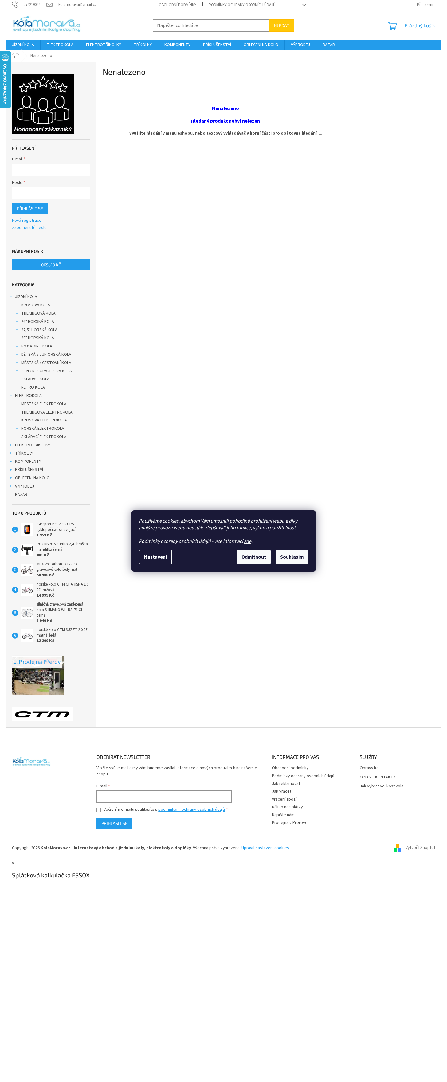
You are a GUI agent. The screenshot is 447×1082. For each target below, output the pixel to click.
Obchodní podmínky (177, 5)
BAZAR (21, 495)
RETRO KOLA (33, 387)
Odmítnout (253, 557)
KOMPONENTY (28, 461)
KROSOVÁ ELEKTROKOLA (44, 420)
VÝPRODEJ (24, 486)
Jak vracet (281, 791)
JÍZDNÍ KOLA (26, 297)
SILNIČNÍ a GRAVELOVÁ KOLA (46, 371)
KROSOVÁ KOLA (35, 305)
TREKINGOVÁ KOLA (38, 313)
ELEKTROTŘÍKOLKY (32, 445)
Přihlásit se (30, 208)
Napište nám (283, 815)
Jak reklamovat (286, 784)
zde (247, 541)
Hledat (281, 25)
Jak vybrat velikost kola (381, 786)
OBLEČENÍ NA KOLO (32, 478)
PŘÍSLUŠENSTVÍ (29, 470)
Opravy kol (370, 768)
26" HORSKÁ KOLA (37, 322)
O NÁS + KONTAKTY (377, 777)
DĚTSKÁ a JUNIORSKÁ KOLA (46, 354)
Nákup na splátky (287, 807)
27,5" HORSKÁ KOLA (39, 330)
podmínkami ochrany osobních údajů (191, 809)
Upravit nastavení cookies (265, 848)
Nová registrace (26, 221)
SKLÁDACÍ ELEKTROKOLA (43, 437)
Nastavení (155, 557)
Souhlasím (292, 557)
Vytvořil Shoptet (420, 848)
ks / (51, 264)
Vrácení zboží (284, 799)
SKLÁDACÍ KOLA (35, 379)
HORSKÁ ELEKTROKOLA (42, 428)
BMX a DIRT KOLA (36, 346)
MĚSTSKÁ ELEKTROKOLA (43, 404)
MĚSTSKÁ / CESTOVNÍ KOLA (46, 363)
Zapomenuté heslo (29, 228)
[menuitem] (23, 45)
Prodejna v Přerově (290, 823)
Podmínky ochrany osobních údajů (242, 5)
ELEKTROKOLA (28, 396)
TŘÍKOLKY (24, 453)
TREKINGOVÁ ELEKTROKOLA (47, 412)
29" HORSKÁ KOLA (37, 338)
